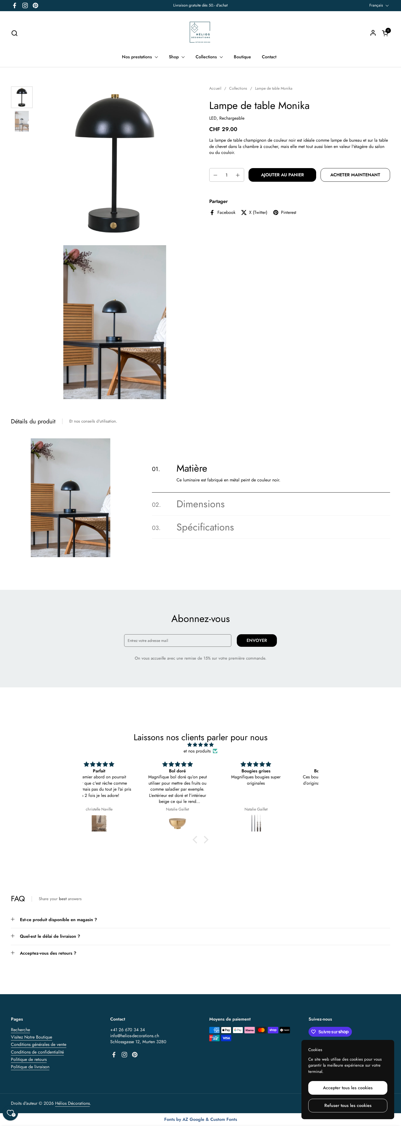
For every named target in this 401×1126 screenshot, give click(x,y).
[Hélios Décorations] (201, 33)
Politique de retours (29, 1059)
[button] (14, 33)
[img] (200, 745)
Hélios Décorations (72, 1103)
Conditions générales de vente (38, 1044)
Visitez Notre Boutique (31, 1037)
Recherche (20, 1030)
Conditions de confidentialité (37, 1052)
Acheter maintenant (355, 175)
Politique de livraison (30, 1067)
